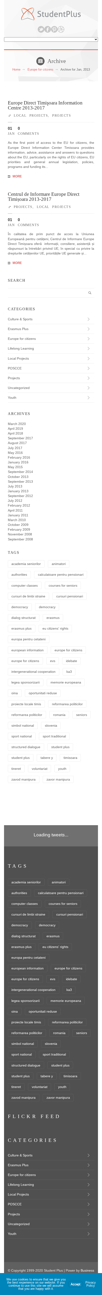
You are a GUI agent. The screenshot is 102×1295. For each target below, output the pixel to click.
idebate (71, 661)
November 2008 (20, 534)
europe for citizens (68, 650)
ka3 (69, 671)
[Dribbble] (61, 29)
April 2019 (15, 428)
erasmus (53, 618)
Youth (12, 397)
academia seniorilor (26, 564)
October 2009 (18, 525)
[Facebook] (47, 29)
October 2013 (18, 477)
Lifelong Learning (21, 348)
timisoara (70, 758)
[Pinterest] (54, 29)
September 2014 (20, 472)
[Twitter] (41, 29)
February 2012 (19, 505)
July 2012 (15, 500)
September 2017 (20, 438)
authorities (19, 574)
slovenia (51, 725)
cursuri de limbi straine (28, 596)
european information (27, 650)
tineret (16, 769)
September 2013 (20, 481)
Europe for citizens (40, 69)
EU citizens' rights (55, 628)
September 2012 (20, 496)
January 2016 (18, 462)
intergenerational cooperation (33, 671)
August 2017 (17, 443)
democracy (19, 607)
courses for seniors (63, 585)
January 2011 (18, 515)
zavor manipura (58, 779)
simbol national (22, 725)
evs (52, 661)
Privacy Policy (90, 1284)
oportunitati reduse (43, 693)
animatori (59, 564)
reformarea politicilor (67, 704)
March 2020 (17, 424)
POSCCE (15, 368)
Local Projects (31, 115)
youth (62, 769)
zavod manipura (23, 779)
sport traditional (54, 736)
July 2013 (15, 486)
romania (59, 715)
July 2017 (15, 448)
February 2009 (19, 529)
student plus (60, 747)
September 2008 (20, 539)
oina (14, 693)
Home (16, 69)
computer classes (24, 585)
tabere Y (47, 758)
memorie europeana (66, 682)
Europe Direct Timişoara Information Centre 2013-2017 (45, 105)
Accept (75, 1284)
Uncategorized (19, 388)
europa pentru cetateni (28, 639)
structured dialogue (25, 747)
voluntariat (39, 769)
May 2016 (15, 453)
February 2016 (19, 457)
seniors (81, 715)
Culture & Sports (20, 319)
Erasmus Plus (18, 329)
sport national (21, 736)
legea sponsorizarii (25, 682)
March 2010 (17, 520)
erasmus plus (21, 628)
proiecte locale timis (26, 704)
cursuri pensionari (69, 596)
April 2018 (15, 433)
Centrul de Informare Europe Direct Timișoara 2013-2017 (43, 196)
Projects (61, 115)
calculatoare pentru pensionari (60, 574)
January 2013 (18, 491)
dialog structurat (23, 618)
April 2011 (15, 510)
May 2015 (15, 467)
